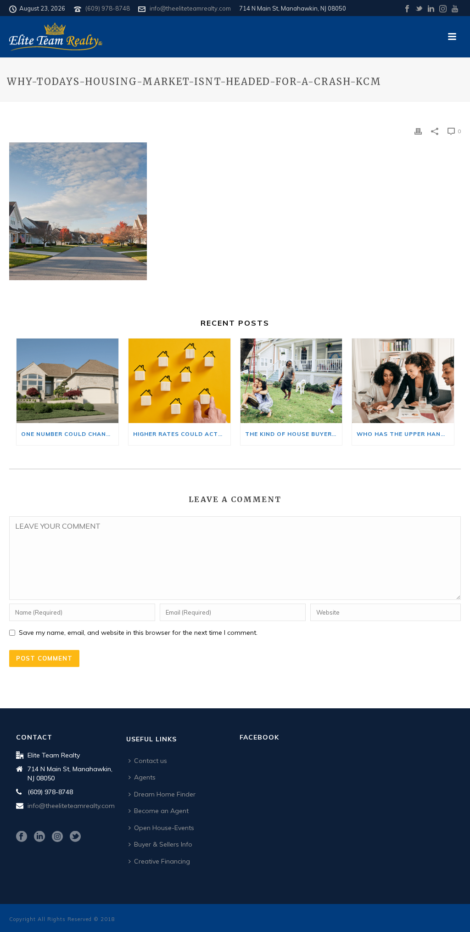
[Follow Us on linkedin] (39, 837)
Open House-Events (164, 828)
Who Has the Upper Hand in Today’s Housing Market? (405, 433)
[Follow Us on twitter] (75, 837)
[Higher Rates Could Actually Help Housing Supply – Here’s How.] (179, 381)
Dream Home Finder (165, 794)
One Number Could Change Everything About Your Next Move (69, 433)
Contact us (150, 761)
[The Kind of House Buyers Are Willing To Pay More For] (291, 381)
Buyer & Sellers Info (163, 844)
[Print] (418, 130)
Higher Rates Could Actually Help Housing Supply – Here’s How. (181, 433)
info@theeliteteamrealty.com (190, 8)
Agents (145, 777)
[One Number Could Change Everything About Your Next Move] (67, 381)
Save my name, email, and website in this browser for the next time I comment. (138, 632)
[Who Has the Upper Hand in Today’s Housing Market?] (403, 381)
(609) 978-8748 (107, 8)
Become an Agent (161, 811)
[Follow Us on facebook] (21, 837)
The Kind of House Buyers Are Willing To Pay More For (293, 433)
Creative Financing (162, 861)
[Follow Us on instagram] (57, 837)
